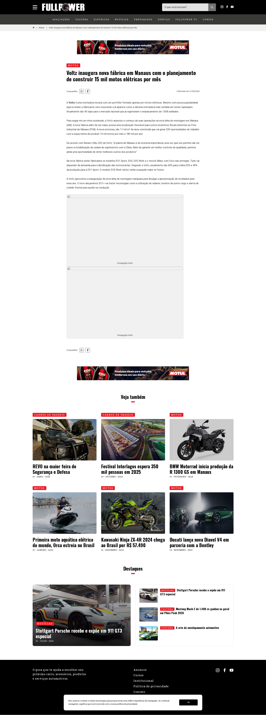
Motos (42, 28)
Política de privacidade (151, 686)
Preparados (143, 19)
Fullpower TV (186, 19)
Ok (188, 702)
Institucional (143, 681)
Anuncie (140, 670)
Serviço (164, 19)
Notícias (122, 19)
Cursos (208, 19)
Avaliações (61, 19)
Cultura (81, 19)
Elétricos (101, 19)
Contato (139, 692)
